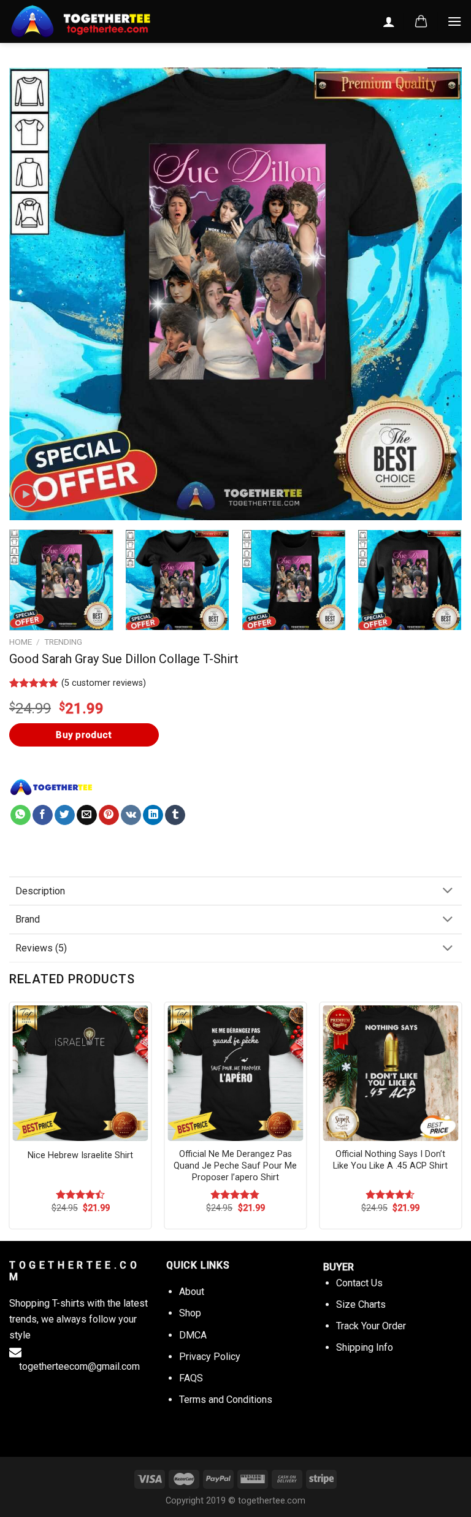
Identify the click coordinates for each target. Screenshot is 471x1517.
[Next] (437, 293)
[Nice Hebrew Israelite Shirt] (80, 1073)
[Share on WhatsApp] (20, 815)
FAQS (191, 1378)
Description (40, 891)
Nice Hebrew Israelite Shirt (80, 1155)
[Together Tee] (51, 787)
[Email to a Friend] (87, 815)
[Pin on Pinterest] (109, 815)
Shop (190, 1313)
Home (20, 642)
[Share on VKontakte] (131, 815)
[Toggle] (448, 892)
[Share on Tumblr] (175, 815)
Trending (63, 642)
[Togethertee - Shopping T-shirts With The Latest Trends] (101, 21)
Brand (27, 919)
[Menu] (454, 21)
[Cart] (421, 21)
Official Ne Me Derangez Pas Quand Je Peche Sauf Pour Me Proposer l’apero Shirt (235, 1165)
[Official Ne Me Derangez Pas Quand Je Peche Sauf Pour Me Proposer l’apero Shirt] (235, 1073)
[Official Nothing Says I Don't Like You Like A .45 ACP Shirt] (390, 1073)
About (191, 1291)
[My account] (389, 21)
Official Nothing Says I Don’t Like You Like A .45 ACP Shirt (390, 1160)
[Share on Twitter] (65, 815)
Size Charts (361, 1304)
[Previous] (34, 293)
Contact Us (359, 1283)
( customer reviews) (103, 683)
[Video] (25, 496)
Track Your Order (371, 1326)
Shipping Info (364, 1347)
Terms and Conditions (225, 1399)
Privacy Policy (209, 1356)
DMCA (193, 1335)
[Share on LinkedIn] (153, 815)
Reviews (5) (41, 948)
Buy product (84, 734)
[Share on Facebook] (43, 815)
